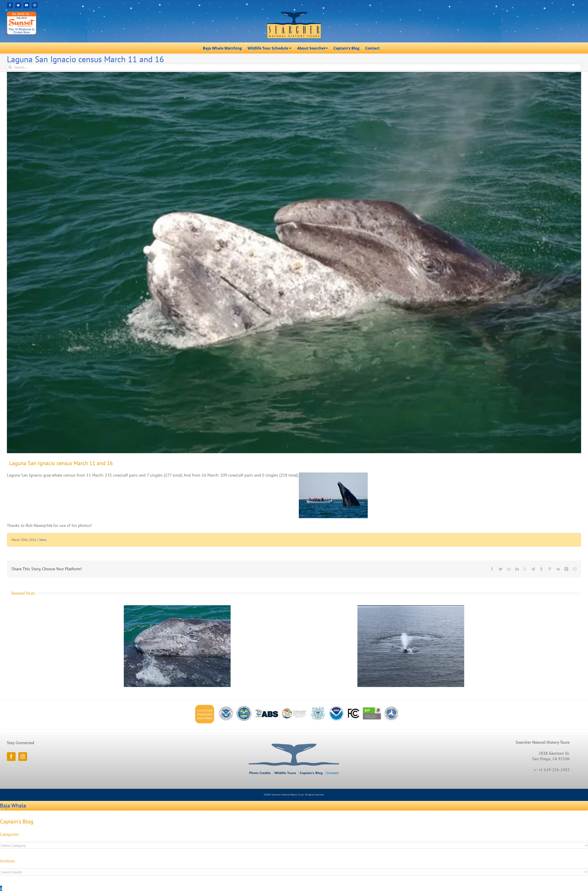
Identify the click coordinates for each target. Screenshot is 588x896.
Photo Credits (260, 773)
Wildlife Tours (285, 773)
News (43, 540)
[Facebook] (11, 756)
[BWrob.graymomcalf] (294, 262)
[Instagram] (22, 756)
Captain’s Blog (311, 773)
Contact (332, 773)
